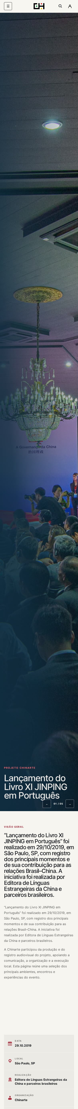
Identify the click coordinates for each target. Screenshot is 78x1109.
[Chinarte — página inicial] (39, 6)
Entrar (70, 6)
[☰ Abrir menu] (8, 6)
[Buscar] (60, 6)
